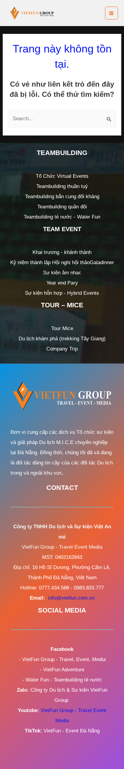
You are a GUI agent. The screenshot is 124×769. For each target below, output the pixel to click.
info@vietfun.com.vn (71, 598)
